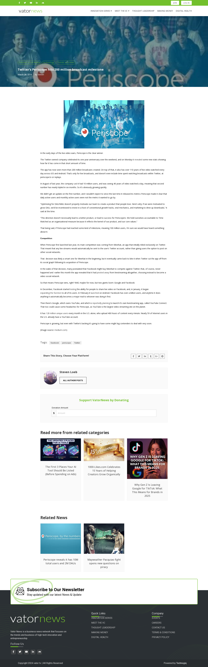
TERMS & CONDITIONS (163, 632)
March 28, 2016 (25, 74)
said (75, 183)
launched (95, 293)
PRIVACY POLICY (160, 637)
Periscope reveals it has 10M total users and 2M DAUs (60, 561)
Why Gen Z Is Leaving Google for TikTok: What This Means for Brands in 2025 (147, 490)
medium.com (60, 330)
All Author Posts (73, 380)
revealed (138, 159)
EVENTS (156, 618)
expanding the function (50, 293)
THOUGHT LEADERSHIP (103, 627)
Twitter (77, 342)
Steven (41, 74)
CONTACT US (158, 627)
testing (73, 289)
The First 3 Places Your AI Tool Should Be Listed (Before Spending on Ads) (60, 470)
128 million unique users (57, 313)
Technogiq (181, 663)
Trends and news (66, 62)
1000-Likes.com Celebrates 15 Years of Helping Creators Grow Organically (104, 470)
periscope (66, 342)
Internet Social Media (29, 62)
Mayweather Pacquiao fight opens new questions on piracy (104, 563)
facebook (55, 342)
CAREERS (156, 622)
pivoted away (103, 272)
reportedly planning (101, 303)
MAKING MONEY (99, 632)
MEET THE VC (98, 622)
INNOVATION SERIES (101, 618)
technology (48, 62)
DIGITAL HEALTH (99, 637)
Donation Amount (60, 407)
